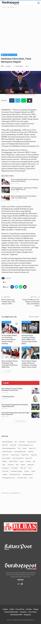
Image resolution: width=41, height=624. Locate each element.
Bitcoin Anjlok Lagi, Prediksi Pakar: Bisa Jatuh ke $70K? (8, 302)
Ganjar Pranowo (15, 455)
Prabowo (26, 471)
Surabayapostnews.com (8, 477)
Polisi (30, 468)
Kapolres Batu (25, 455)
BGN (19, 448)
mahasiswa (11, 464)
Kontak (12, 609)
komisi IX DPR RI (13, 461)
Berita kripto (13, 445)
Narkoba (23, 464)
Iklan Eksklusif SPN (16, 614)
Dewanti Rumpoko (7, 451)
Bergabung (27, 614)
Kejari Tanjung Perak (18, 458)
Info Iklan (29, 609)
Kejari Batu (34, 455)
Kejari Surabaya (6, 458)
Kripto (3, 464)
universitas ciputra (22, 477)
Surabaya (4, 474)
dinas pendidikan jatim (20, 451)
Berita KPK (5, 445)
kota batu (28, 461)
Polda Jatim (23, 468)
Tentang (35, 609)
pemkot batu (30, 464)
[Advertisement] (20, 30)
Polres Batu (5, 471)
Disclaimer (23, 612)
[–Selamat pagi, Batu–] (35, 399)
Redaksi (5, 609)
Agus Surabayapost (7, 441)
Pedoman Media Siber (11, 612)
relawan (33, 471)
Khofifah (4, 461)
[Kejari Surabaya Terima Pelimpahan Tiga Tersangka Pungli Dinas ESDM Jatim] (6, 198)
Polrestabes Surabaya (16, 471)
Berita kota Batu (31, 441)
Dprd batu (30, 451)
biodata (25, 448)
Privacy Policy (19, 609)
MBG (17, 464)
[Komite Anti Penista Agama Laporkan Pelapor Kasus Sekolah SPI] (35, 415)
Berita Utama (12, 54)
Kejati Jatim (29, 458)
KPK (34, 461)
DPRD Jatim (5, 455)
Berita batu (22, 441)
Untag (31, 477)
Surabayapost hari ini (14, 474)
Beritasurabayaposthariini (9, 448)
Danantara (8, 278)
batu (16, 441)
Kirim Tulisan (32, 612)
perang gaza (5, 468)
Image (5, 54)
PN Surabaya (14, 468)
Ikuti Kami (20, 579)
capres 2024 (32, 448)
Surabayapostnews (28, 474)
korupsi (22, 461)
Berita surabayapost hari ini (26, 445)
